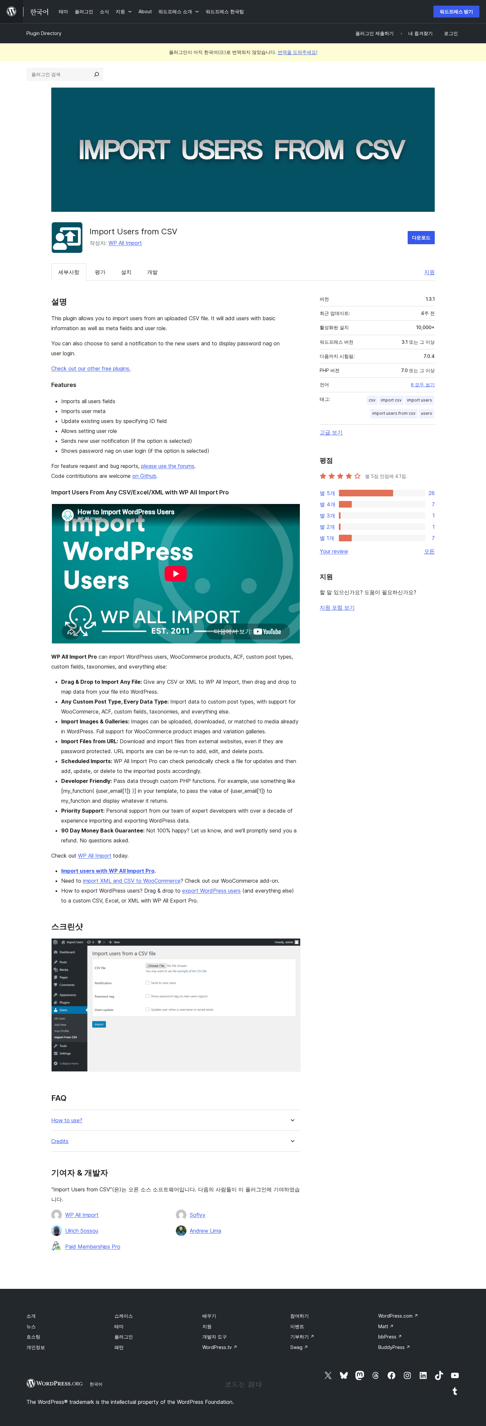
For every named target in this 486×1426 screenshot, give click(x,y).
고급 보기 (331, 432)
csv (372, 400)
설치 (126, 272)
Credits (59, 1141)
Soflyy (197, 1215)
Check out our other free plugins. (91, 368)
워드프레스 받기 (456, 11)
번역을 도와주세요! (297, 52)
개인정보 (35, 1347)
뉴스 (31, 1326)
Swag (299, 1347)
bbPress (390, 1336)
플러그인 (123, 1336)
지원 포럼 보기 (337, 607)
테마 (119, 1326)
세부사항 (68, 272)
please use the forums (167, 466)
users (426, 413)
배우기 (209, 1316)
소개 (31, 1316)
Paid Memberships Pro (92, 1246)
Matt (386, 1326)
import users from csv (394, 413)
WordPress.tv (219, 1347)
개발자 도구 (214, 1336)
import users (419, 400)
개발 (152, 272)
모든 (429, 551)
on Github (144, 476)
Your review (334, 551)
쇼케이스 (123, 1316)
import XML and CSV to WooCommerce (132, 880)
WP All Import (125, 243)
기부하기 (302, 1336)
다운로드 (421, 237)
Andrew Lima (205, 1230)
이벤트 (297, 1326)
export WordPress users (211, 890)
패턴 (119, 1347)
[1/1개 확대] (291, 947)
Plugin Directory (43, 33)
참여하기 (299, 1316)
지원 (429, 272)
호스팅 (33, 1336)
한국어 (96, 1384)
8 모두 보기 (423, 384)
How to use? (66, 1120)
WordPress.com (398, 1316)
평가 (100, 272)
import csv (391, 400)
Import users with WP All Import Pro (107, 870)
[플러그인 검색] (96, 74)
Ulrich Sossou (81, 1230)
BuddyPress (394, 1347)
